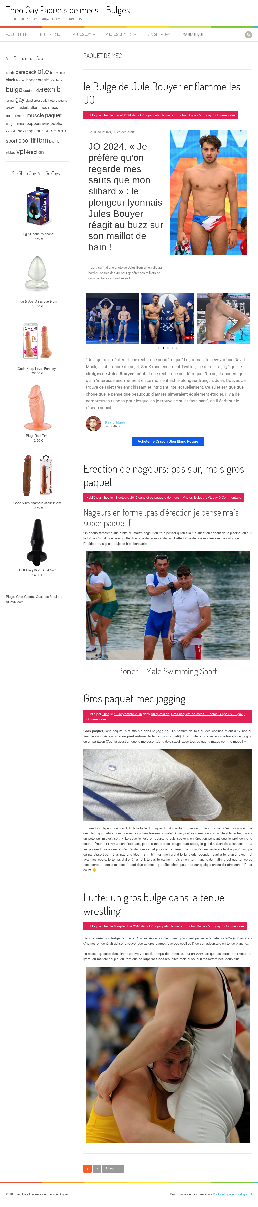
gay (20, 99)
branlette (56, 80)
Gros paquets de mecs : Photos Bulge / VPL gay (176, 115)
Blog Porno (50, 34)
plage (10, 123)
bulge (14, 89)
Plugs (10, 596)
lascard (10, 108)
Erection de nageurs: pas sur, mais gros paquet (163, 475)
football (10, 100)
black (10, 79)
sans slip (11, 131)
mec (43, 107)
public (56, 123)
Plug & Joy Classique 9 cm (37, 301)
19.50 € (37, 507)
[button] (90, 318)
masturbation (26, 107)
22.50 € (37, 373)
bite (43, 70)
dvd (39, 90)
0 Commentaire (224, 115)
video (10, 152)
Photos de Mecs (119, 34)
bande (10, 72)
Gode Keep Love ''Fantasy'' (37, 368)
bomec (20, 80)
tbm (42, 140)
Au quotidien (16, 34)
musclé (35, 115)
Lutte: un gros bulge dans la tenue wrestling (153, 903)
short (39, 130)
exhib (52, 88)
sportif (27, 140)
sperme (59, 130)
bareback (26, 71)
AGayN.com (15, 601)
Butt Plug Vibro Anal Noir (37, 570)
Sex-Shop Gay (158, 34)
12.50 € (37, 238)
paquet (53, 115)
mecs (53, 107)
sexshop (25, 131)
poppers (34, 123)
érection (35, 151)
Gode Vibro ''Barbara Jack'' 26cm (37, 502)
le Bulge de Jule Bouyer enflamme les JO (161, 92)
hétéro (52, 100)
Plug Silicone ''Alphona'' (37, 233)
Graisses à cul (46, 596)
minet (21, 115)
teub (51, 141)
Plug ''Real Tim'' (37, 435)
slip (48, 131)
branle (43, 79)
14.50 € (37, 306)
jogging (62, 100)
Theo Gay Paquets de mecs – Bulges (68, 10)
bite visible (57, 72)
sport (11, 140)
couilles (29, 90)
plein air (21, 124)
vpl (20, 151)
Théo (105, 115)
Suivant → (113, 1168)
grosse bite (40, 100)
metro (11, 115)
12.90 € (37, 440)
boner (31, 79)
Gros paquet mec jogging (134, 698)
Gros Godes (25, 596)
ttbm (58, 141)
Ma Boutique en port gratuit (232, 1194)
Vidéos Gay (82, 34)
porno (45, 124)
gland (29, 100)
